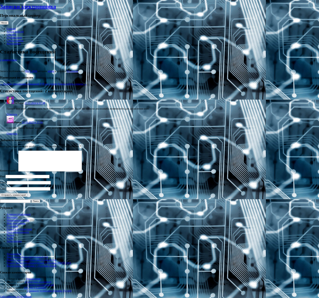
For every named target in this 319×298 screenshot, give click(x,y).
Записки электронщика (28, 6)
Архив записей (15, 31)
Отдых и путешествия (19, 229)
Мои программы (16, 223)
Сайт (3, 188)
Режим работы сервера (72, 84)
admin (51, 71)
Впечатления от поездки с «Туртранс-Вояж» (32, 265)
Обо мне (11, 34)
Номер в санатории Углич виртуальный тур (31, 259)
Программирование (18, 232)
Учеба (10, 238)
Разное (10, 235)
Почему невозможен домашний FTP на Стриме (28, 84)
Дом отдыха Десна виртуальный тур (27, 256)
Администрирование (19, 214)
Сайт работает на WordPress (15, 296)
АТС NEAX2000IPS (35, 287)
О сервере (72, 71)
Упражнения (14, 254)
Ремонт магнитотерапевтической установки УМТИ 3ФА (39, 262)
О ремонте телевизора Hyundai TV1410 (49, 290)
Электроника (14, 241)
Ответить (12, 114)
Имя (2, 176)
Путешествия (14, 37)
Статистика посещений (38, 281)
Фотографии (14, 43)
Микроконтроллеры (18, 220)
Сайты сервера (15, 40)
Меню (4, 23)
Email (3, 182)
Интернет (12, 217)
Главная (11, 28)
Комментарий (9, 170)
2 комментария (8, 59)
